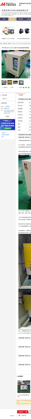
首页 (1, 43)
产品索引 (3, 132)
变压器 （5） (5, 98)
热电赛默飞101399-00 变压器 (8, 38)
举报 (12, 87)
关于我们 (12, 415)
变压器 (9, 43)
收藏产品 (5, 87)
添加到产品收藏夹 (5, 134)
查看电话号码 (6, 108)
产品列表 (5, 43)
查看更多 (7, 116)
